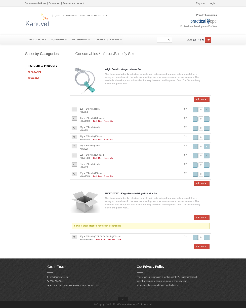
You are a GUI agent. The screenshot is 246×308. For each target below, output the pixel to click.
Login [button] (212, 3)
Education (54, 3)
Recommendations (35, 3)
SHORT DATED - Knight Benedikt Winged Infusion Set (131, 193)
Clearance (35, 72)
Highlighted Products (42, 65)
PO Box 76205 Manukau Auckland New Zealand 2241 (74, 285)
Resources (69, 3)
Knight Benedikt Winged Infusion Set (123, 69)
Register (201, 3)
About (80, 3)
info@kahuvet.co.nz (59, 277)
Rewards (33, 78)
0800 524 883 (56, 281)
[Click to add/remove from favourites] (74, 109)
